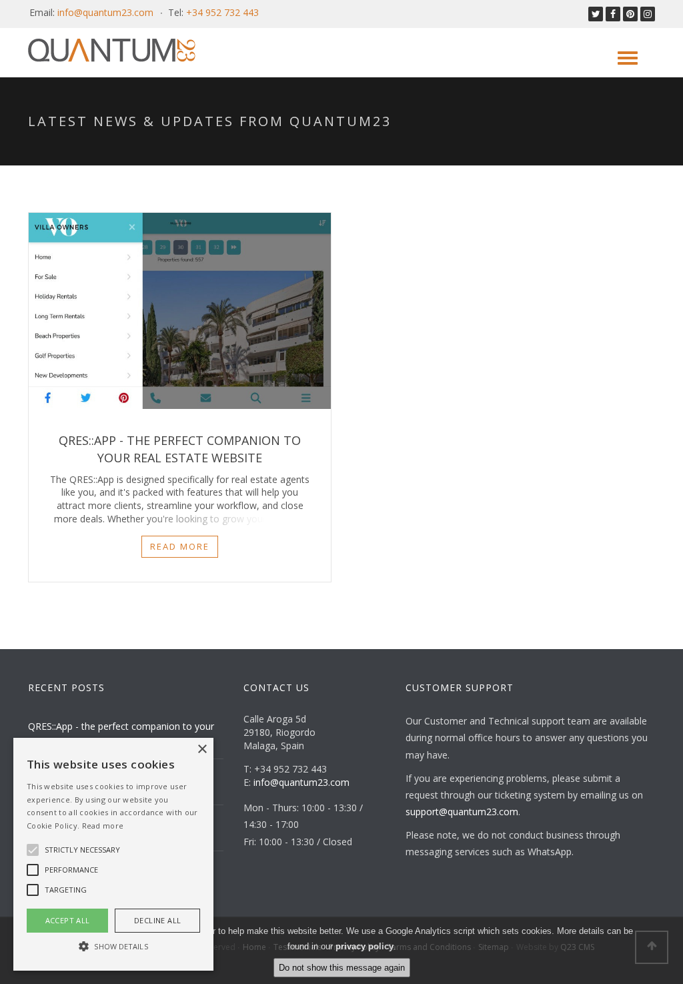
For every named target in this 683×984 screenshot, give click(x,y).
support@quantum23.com (462, 811)
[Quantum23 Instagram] (647, 13)
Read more (179, 546)
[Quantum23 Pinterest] (630, 13)
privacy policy (364, 946)
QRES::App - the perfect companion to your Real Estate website (180, 448)
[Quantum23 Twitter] (595, 13)
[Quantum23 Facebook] (613, 13)
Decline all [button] (157, 920)
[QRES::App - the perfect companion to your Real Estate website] (180, 311)
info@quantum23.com (105, 12)
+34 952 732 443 (222, 12)
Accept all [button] (67, 920)
